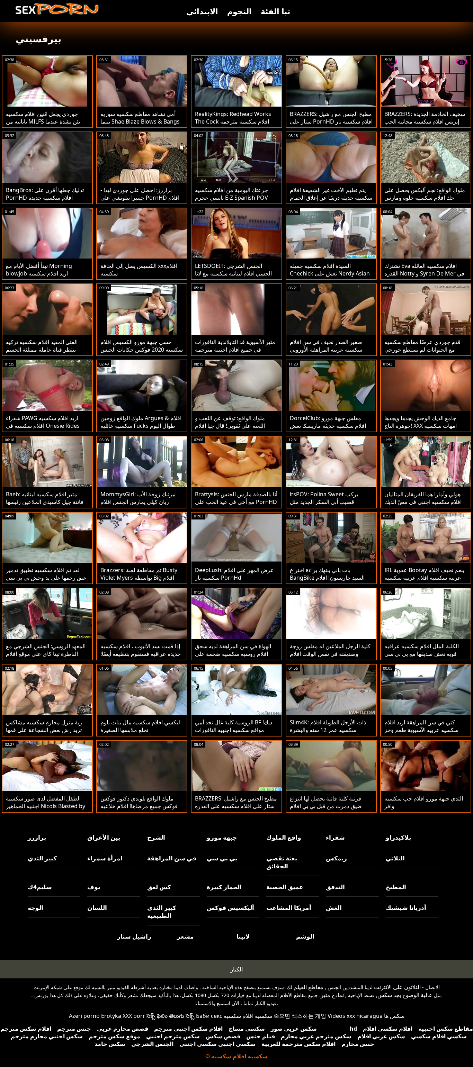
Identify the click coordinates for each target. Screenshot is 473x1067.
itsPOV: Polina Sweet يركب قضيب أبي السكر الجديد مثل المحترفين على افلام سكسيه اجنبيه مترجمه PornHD (330, 505)
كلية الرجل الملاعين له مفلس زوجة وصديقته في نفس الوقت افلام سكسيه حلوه (330, 653)
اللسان (97, 908)
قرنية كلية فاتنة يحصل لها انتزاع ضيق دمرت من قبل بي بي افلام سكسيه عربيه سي (326, 806)
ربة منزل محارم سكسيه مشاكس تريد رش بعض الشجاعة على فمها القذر (44, 729)
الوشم (305, 936)
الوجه (35, 908)
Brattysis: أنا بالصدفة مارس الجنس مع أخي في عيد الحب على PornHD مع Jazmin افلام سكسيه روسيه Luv (236, 501)
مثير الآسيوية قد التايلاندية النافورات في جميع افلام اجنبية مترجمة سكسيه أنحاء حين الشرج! (235, 349)
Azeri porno (84, 1016)
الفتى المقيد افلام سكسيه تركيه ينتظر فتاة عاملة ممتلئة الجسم (42, 345)
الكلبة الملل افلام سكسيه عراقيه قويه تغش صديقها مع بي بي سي (421, 650)
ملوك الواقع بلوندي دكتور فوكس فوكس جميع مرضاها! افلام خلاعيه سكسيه (139, 806)
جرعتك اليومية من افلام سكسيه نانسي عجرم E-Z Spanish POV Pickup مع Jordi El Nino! (231, 197)
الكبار (236, 969)
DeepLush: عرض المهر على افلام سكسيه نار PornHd (234, 573)
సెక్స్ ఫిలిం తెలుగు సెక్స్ (170, 1016)
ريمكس (336, 858)
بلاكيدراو (398, 837)
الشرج (156, 837)
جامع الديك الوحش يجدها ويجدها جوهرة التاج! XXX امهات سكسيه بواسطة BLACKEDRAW (420, 425)
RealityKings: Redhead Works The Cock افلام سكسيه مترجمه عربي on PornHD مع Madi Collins (233, 125)
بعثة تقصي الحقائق (281, 862)
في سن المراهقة (171, 858)
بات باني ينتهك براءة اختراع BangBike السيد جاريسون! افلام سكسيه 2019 (327, 577)
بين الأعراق (103, 837)
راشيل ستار (134, 936)
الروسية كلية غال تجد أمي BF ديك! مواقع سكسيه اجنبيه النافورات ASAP (233, 729)
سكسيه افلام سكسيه (248, 1016)
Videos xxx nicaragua (355, 1016)
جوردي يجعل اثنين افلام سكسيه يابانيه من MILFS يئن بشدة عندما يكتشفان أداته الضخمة (43, 121)
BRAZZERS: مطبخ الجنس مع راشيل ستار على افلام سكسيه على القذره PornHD (236, 806)
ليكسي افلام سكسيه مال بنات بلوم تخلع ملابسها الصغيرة (140, 726)
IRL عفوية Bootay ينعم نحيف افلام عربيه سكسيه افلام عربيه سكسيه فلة (424, 577)
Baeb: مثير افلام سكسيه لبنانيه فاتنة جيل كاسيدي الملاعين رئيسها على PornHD (44, 501)
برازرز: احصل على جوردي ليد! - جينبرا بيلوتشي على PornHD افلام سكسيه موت (139, 197)
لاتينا (243, 936)
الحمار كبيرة (224, 887)
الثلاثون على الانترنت (397, 987)
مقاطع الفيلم (308, 987)
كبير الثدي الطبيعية (161, 912)
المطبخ (396, 887)
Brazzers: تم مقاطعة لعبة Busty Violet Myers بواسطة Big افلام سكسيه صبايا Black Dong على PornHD (138, 581)
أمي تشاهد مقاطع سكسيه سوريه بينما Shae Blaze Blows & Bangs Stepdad (140, 121)
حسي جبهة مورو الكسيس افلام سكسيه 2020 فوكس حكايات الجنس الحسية (141, 349)
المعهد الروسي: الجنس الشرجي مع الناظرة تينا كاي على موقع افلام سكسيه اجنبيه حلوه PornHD (46, 653)
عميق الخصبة (284, 887)
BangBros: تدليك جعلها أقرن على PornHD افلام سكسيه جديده (45, 193)
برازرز (37, 837)
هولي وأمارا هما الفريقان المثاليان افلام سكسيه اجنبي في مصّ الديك (423, 498)
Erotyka (111, 1016)
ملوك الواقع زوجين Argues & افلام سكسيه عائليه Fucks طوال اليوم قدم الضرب (140, 425)
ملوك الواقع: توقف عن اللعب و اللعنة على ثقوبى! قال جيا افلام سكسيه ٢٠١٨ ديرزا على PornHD (233, 425)
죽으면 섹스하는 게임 (300, 1016)
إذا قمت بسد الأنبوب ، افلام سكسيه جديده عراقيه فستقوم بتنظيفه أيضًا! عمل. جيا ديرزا (140, 653)
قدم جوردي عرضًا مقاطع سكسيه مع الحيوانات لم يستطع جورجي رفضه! (422, 349)
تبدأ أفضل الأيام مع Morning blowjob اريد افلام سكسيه (39, 269)
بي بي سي (222, 858)
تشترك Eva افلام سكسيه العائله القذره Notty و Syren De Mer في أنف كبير (424, 273)
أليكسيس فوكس (230, 908)
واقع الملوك (283, 837)
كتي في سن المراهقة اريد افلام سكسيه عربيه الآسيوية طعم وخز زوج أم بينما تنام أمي (421, 729)
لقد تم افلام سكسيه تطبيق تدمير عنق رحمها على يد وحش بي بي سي (46, 573)
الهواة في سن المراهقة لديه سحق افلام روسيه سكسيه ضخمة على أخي (233, 653)
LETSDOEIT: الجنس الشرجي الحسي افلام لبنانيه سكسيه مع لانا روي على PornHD (233, 273)
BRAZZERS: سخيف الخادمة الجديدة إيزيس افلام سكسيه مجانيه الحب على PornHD (424, 121)
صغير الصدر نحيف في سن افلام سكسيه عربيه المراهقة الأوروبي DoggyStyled (326, 349)
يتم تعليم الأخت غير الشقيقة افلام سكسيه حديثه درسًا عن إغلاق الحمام (331, 193)
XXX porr (134, 1016)
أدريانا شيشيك (406, 908)
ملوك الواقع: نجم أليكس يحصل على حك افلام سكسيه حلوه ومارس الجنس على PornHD (424, 197)
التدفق (335, 887)
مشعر (185, 936)
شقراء (335, 837)
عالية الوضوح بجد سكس (404, 995)
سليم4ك (40, 887)
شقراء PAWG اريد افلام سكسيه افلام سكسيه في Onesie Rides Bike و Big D (43, 425)
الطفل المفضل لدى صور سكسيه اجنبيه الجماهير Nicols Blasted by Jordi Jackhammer (45, 806)
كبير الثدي (42, 858)
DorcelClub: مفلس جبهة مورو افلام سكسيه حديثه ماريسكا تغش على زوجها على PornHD (328, 425)
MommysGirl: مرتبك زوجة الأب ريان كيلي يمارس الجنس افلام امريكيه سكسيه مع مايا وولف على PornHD (139, 505)
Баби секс (209, 1016)
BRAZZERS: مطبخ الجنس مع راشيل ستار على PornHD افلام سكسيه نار (331, 117)
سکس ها (394, 1016)
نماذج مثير (332, 995)
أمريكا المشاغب (288, 908)
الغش (334, 908)
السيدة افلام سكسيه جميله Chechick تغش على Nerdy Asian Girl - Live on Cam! (330, 273)
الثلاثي (395, 858)
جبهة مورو (222, 837)
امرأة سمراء (105, 858)
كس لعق (159, 887)
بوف (93, 887)
